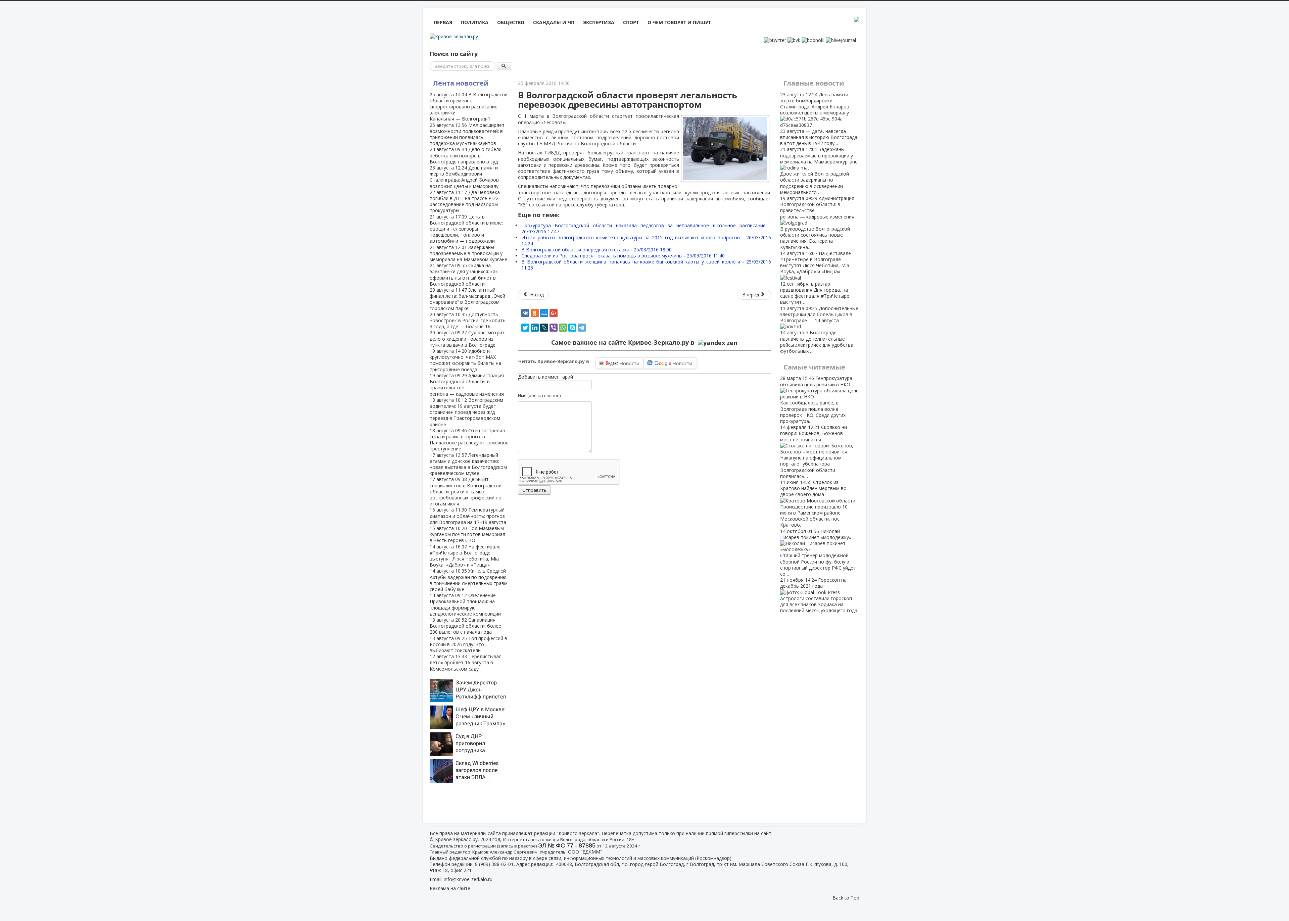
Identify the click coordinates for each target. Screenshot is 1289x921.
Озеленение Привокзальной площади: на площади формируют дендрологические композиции (465, 604)
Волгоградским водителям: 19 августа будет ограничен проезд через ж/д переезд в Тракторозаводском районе (466, 412)
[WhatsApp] (563, 328)
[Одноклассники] (535, 313)
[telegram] (582, 328)
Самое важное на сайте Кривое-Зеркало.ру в (624, 342)
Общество (510, 22)
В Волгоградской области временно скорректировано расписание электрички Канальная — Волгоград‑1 (469, 106)
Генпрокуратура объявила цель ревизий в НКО (816, 399)
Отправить (534, 490)
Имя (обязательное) (539, 395)
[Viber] (554, 328)
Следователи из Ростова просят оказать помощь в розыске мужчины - (623, 255)
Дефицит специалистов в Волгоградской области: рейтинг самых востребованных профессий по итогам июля (466, 491)
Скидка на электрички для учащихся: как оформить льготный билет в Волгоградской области (464, 274)
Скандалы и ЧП (553, 22)
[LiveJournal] (544, 328)
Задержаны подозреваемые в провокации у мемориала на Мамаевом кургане (468, 253)
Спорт (631, 22)
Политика (474, 22)
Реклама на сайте (450, 888)
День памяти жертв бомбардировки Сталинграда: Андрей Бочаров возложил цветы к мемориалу (464, 176)
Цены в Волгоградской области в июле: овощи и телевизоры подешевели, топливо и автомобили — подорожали (466, 228)
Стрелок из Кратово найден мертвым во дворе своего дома (814, 503)
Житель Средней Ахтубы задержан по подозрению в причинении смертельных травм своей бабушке (469, 580)
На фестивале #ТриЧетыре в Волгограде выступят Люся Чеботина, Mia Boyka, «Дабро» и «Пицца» (465, 555)
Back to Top (845, 897)
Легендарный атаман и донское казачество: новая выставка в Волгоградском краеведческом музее (468, 464)
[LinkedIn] (535, 328)
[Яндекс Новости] (619, 363)
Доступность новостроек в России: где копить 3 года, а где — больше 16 (468, 320)
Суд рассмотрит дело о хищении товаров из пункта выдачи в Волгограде (467, 338)
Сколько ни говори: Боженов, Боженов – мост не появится (813, 451)
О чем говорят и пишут (679, 22)
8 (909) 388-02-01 (494, 864)
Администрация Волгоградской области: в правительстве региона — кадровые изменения (467, 384)
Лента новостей (460, 83)
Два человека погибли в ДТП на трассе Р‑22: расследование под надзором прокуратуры (465, 201)
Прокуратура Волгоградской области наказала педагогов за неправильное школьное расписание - (646, 228)
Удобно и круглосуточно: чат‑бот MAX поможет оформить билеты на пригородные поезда (465, 360)
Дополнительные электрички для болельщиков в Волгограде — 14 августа (819, 329)
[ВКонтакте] (525, 313)
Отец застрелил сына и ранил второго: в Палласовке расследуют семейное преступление (469, 439)
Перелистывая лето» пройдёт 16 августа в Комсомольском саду (466, 662)
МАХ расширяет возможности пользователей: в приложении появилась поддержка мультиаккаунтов (467, 134)
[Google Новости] (670, 363)
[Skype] (572, 328)
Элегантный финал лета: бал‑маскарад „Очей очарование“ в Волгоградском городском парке (467, 299)
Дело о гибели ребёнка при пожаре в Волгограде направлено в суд (466, 155)
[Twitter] (525, 328)
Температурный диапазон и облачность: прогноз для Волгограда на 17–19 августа (468, 515)
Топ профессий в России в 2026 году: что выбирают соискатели (468, 644)
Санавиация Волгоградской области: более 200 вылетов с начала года (465, 626)
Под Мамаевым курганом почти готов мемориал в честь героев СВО (467, 534)
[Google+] (554, 313)
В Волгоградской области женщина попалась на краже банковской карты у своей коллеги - (646, 264)
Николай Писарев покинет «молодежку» (818, 552)
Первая (443, 22)
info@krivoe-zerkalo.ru (468, 879)
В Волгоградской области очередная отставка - (596, 249)
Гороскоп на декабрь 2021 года (819, 595)
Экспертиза (598, 22)
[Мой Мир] (544, 313)
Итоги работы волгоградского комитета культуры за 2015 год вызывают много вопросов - (646, 240)
